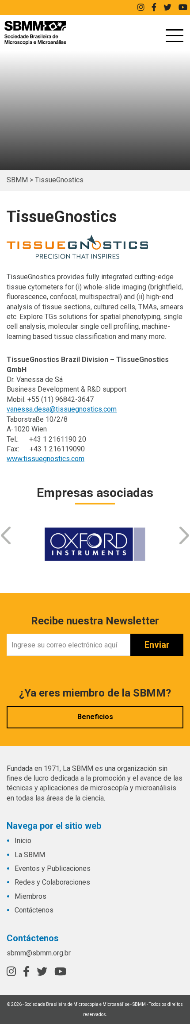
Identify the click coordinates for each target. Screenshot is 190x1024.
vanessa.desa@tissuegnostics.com (62, 409)
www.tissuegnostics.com (45, 458)
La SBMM (30, 855)
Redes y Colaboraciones (52, 882)
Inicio (23, 840)
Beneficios (95, 716)
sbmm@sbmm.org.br (39, 953)
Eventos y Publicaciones (53, 868)
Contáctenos (34, 910)
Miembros (30, 896)
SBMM (35, 32)
